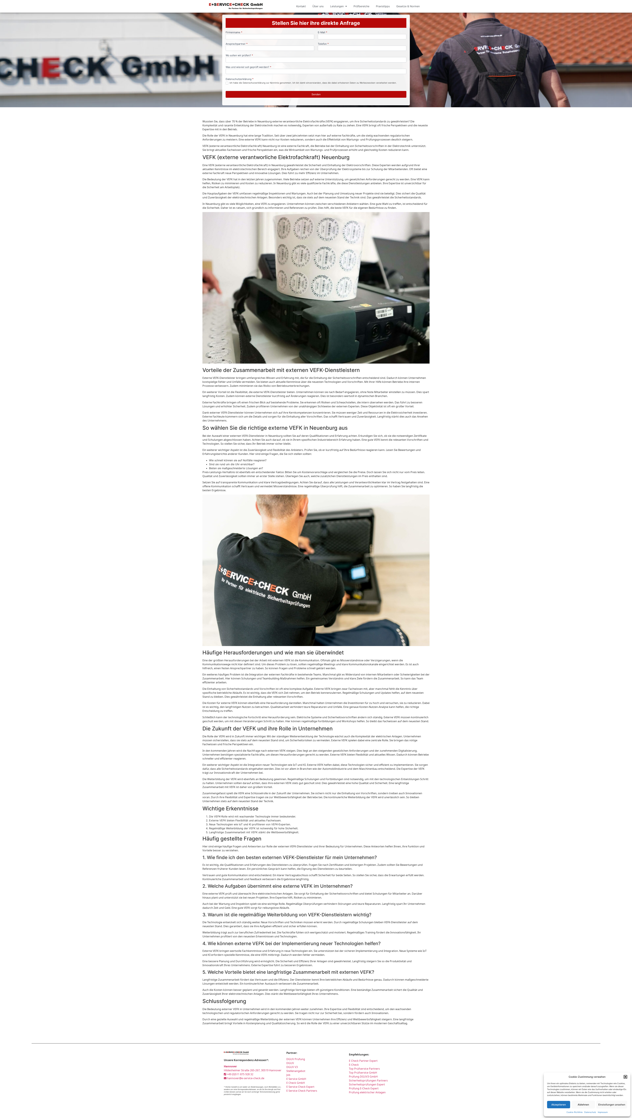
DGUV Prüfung (295, 1059)
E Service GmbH (296, 1079)
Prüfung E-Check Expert (364, 1088)
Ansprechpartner (237, 44)
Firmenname (234, 32)
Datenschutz (590, 1112)
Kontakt (301, 6)
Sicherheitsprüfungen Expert (367, 1084)
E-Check (354, 1065)
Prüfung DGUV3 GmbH (363, 1076)
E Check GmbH (295, 1083)
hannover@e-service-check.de (245, 1078)
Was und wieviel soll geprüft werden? (248, 67)
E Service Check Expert (301, 1087)
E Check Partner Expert (363, 1061)
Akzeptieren (558, 1104)
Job (288, 1075)
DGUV (290, 1063)
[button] (625, 1077)
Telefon (323, 44)
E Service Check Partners (301, 1091)
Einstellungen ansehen (611, 1104)
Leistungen (337, 6)
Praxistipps (383, 6)
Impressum (603, 1112)
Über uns (318, 6)
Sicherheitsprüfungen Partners (368, 1080)
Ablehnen (583, 1104)
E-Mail (322, 32)
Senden (316, 94)
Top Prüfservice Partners (364, 1068)
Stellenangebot (295, 1071)
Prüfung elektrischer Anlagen (367, 1092)
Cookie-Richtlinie (574, 1112)
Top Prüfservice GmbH (363, 1072)
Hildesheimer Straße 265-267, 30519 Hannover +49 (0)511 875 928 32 (252, 1070)
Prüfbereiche (361, 6)
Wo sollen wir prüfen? (239, 55)
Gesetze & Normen (408, 6)
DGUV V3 (292, 1067)
